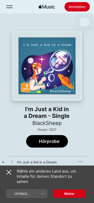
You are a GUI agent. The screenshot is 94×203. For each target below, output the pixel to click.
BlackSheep (47, 123)
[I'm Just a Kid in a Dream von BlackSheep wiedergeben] (12, 162)
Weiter (69, 194)
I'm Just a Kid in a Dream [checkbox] (37, 162)
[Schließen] (9, 172)
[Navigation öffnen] (9, 6)
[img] (47, 6)
